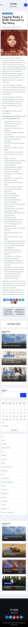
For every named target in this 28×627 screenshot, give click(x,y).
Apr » (16, 430)
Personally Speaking (7, 482)
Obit (3, 474)
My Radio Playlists (7, 13)
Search (4, 390)
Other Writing (5, 478)
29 (21, 419)
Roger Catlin (7, 27)
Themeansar (14, 624)
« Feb (12, 430)
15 (21, 413)
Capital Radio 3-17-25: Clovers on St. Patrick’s (19, 312)
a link (7, 111)
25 (7, 419)
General (4, 455)
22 (21, 416)
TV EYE (13, 4)
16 (24, 413)
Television (4, 501)
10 (3, 413)
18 (7, 416)
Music (3, 463)
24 (3, 419)
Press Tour (5, 489)
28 (17, 419)
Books (3, 440)
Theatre (4, 505)
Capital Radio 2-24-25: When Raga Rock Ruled (8, 312)
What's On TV (5, 508)
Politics (4, 486)
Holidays (4, 459)
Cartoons (4, 444)
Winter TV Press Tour (7, 512)
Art (3, 436)
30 (24, 419)
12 (10, 413)
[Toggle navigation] (1, 4)
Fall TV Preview (6, 447)
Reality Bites (5, 493)
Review (4, 497)
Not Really (4, 470)
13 (14, 413)
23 (24, 416)
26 (10, 419)
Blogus (22, 622)
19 (10, 416)
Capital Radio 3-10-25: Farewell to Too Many (13, 20)
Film (3, 451)
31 (3, 422)
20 (14, 416)
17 (3, 416)
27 (14, 419)
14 (17, 413)
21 (17, 416)
